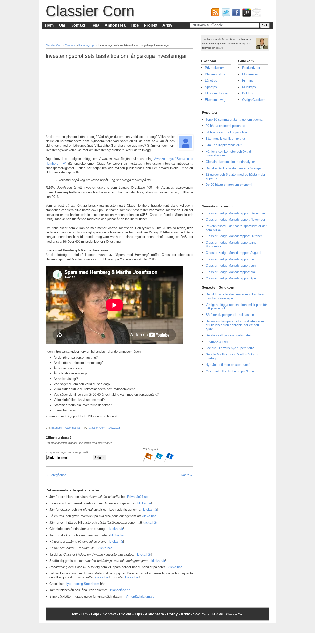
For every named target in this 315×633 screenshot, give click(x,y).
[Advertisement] (119, 96)
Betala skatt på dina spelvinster (228, 335)
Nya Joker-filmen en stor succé (228, 365)
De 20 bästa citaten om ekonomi (229, 184)
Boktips (247, 93)
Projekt (150, 25)
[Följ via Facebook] (169, 461)
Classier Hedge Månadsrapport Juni (231, 265)
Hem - (75, 614)
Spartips (211, 87)
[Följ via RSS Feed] (148, 461)
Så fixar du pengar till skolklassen (230, 315)
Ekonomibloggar (216, 93)
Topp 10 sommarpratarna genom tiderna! (234, 119)
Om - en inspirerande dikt (224, 145)
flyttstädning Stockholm (82, 584)
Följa (94, 25)
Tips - (140, 614)
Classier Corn (90, 11)
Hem (49, 25)
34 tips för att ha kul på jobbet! (227, 132)
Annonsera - (156, 614)
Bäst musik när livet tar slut (225, 138)
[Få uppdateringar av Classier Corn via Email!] (256, 14)
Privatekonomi (215, 68)
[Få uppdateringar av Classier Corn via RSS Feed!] (214, 14)
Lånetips (211, 80)
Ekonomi (70, 45)
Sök (196, 614)
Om (62, 25)
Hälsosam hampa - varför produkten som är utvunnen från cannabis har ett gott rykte (235, 325)
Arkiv (167, 25)
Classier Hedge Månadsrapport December (235, 213)
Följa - (96, 614)
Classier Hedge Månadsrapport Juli (230, 259)
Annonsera (115, 25)
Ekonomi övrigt (215, 100)
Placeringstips (87, 45)
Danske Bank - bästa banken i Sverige (233, 168)
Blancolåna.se (120, 590)
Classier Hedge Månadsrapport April (231, 278)
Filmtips (247, 80)
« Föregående (56, 475)
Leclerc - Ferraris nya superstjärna (230, 348)
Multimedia (250, 74)
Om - (86, 614)
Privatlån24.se (137, 497)
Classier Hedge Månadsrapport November (235, 219)
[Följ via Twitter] (159, 461)
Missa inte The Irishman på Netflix (230, 371)
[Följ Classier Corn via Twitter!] (225, 14)
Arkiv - (187, 614)
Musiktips (249, 87)
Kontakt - (110, 614)
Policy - (174, 614)
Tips (135, 25)
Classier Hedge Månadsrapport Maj (231, 272)
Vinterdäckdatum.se (140, 596)
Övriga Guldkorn (253, 100)
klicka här (144, 503)
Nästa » (186, 475)
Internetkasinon (217, 341)
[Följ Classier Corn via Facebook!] (235, 14)
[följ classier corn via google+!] (245, 14)
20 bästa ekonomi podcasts (225, 126)
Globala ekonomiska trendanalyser (230, 162)
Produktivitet (251, 68)
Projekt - (127, 614)
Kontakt (77, 25)
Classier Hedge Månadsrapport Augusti (233, 253)
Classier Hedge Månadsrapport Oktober (234, 236)
